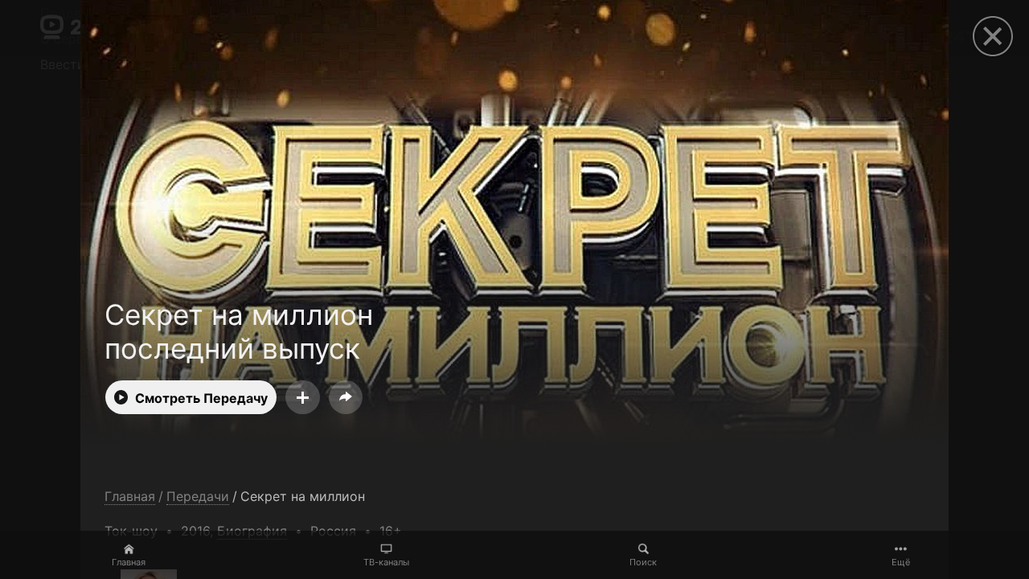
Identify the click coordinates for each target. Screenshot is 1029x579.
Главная (129, 562)
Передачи (197, 496)
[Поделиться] (346, 397)
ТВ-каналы (386, 562)
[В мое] (302, 397)
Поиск (643, 562)
